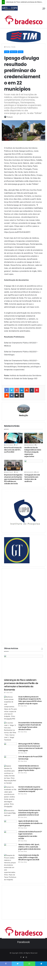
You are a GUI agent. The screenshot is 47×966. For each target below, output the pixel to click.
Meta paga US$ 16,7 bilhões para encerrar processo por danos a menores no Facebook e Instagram (30, 747)
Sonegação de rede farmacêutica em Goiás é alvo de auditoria (32, 478)
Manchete (14, 52)
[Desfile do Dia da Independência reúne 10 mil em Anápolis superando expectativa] (33, 438)
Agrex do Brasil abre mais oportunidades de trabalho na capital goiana (30, 823)
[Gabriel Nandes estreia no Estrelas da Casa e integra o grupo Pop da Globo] (10, 774)
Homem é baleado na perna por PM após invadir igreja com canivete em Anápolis (30, 789)
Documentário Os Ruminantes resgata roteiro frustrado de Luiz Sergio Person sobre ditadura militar (30, 726)
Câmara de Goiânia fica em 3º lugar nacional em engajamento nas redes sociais (30, 835)
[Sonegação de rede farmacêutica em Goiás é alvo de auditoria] (33, 465)
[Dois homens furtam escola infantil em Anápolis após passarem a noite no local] (10, 813)
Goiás (13, 47)
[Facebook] (20, 957)
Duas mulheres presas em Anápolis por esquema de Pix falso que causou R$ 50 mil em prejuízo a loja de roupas (30, 700)
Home (7, 47)
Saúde (20, 52)
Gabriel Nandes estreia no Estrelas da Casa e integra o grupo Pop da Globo (29, 768)
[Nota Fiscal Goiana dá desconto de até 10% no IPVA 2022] (13, 438)
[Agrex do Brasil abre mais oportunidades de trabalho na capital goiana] (10, 824)
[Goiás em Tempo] (10, 8)
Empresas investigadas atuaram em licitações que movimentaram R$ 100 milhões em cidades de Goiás (13, 479)
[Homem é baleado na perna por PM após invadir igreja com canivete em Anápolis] (10, 797)
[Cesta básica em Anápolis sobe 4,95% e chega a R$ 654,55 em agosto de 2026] (10, 867)
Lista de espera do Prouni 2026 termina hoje (30, 757)
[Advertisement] (21, 605)
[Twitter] (23, 957)
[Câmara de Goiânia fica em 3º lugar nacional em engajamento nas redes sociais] (10, 835)
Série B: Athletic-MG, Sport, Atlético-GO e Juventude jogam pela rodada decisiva (29, 846)
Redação (10, 117)
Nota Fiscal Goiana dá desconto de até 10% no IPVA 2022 (12, 449)
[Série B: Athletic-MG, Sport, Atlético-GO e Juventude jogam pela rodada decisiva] (10, 847)
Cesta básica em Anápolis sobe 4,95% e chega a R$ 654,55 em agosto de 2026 (28, 857)
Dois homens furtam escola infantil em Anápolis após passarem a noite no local (29, 812)
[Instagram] (26, 957)
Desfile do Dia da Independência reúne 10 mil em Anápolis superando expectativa (32, 452)
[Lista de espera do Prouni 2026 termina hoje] (10, 759)
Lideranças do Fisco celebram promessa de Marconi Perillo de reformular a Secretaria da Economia (21, 684)
